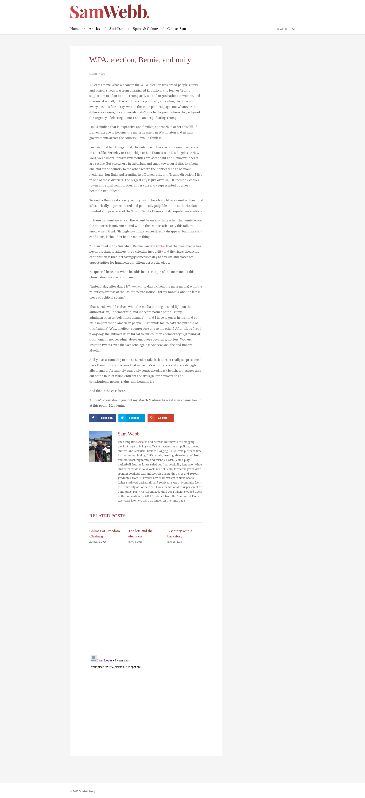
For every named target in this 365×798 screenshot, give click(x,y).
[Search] (292, 29)
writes (161, 246)
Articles (94, 29)
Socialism (116, 29)
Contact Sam (176, 29)
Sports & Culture (145, 29)
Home (74, 29)
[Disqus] (146, 603)
